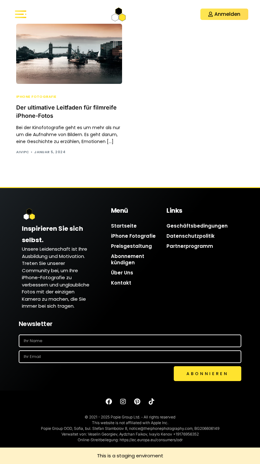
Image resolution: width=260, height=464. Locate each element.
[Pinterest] (137, 401)
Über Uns (122, 272)
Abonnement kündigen (127, 259)
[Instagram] (123, 401)
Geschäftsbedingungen (197, 226)
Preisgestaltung (131, 246)
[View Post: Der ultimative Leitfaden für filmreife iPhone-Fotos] (69, 54)
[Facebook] (108, 401)
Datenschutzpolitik (190, 236)
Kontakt (121, 282)
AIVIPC (22, 151)
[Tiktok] (151, 401)
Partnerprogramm (189, 246)
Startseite (124, 226)
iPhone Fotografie (36, 96)
